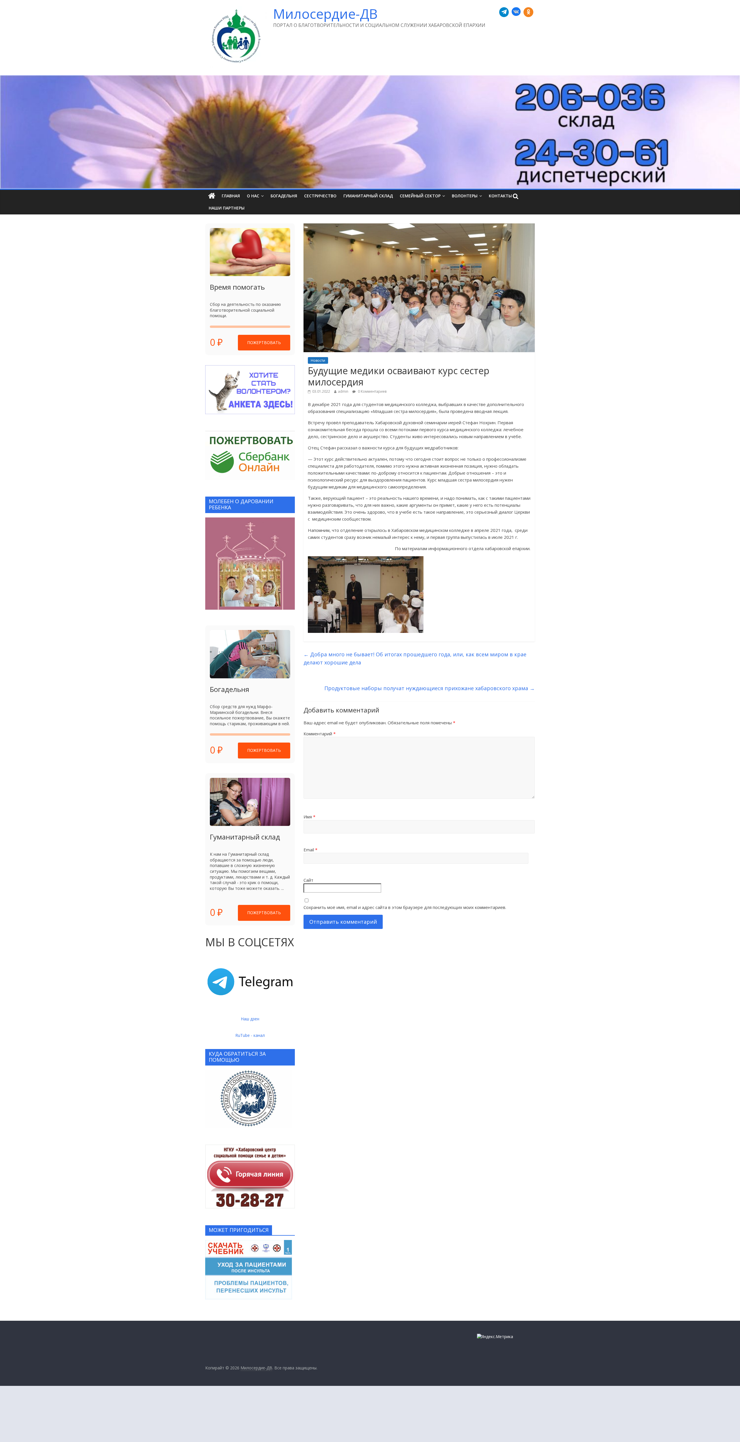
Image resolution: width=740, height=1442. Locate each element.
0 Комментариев (371, 391)
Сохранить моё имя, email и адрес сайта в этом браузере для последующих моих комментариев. (405, 907)
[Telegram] (504, 12)
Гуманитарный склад (368, 196)
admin (343, 391)
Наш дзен (250, 1019)
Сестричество (320, 196)
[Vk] (516, 12)
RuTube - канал (250, 1035)
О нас (253, 196)
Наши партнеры (227, 208)
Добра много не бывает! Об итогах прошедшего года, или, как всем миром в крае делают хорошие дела (415, 658)
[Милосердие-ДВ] (370, 132)
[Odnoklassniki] (528, 12)
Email (310, 850)
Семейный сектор (420, 196)
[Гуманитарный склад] (250, 802)
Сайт (308, 880)
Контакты (500, 196)
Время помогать (237, 287)
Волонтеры (465, 196)
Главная (231, 196)
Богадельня (284, 196)
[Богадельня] (250, 654)
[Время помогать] (250, 252)
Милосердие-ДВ (325, 14)
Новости (318, 360)
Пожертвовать (264, 342)
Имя (309, 817)
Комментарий (320, 733)
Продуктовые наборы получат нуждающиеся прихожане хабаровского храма (429, 688)
